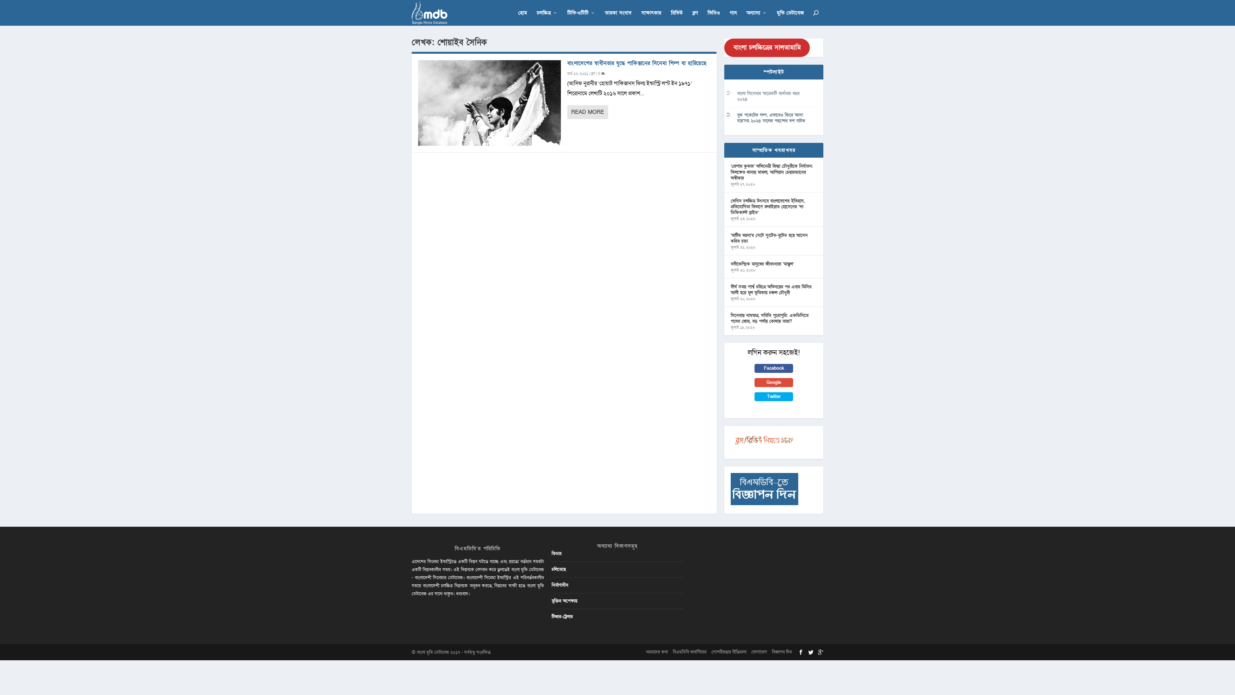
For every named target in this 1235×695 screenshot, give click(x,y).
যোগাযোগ (759, 652)
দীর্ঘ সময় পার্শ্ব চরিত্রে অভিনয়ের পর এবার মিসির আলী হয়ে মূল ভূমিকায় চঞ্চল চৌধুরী (771, 290)
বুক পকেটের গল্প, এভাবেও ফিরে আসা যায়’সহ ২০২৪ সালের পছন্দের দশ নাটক (771, 118)
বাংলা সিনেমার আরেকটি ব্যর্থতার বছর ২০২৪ (768, 96)
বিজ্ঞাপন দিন (782, 652)
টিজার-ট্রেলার (562, 617)
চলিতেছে (559, 569)
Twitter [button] (774, 397)
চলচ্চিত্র (544, 13)
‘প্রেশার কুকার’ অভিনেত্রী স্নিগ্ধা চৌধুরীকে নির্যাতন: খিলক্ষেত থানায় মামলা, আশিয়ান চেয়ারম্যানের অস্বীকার (772, 172)
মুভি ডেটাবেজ (790, 13)
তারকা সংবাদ (618, 13)
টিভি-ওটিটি (578, 13)
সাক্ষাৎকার (651, 13)
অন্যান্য (753, 13)
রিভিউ (677, 13)
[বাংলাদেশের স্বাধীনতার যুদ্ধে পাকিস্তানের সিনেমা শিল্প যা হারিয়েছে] (489, 103)
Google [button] (773, 382)
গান (733, 13)
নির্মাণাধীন (560, 585)
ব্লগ (695, 13)
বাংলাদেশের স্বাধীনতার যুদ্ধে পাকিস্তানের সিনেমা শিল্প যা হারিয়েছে (636, 63)
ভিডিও (714, 13)
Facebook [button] (774, 368)
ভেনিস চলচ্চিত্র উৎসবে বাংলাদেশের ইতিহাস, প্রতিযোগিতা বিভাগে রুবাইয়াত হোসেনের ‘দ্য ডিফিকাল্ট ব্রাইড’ (768, 207)
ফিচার (557, 554)
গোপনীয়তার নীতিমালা (728, 652)
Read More (587, 112)
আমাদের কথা (657, 652)
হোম (522, 13)
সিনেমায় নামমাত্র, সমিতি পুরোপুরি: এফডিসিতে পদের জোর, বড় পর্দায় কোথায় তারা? (770, 318)
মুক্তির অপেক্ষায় (564, 601)
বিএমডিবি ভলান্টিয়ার (690, 652)
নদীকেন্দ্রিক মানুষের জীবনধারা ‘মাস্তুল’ (762, 264)
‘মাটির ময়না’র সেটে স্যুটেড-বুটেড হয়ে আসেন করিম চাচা (769, 238)
